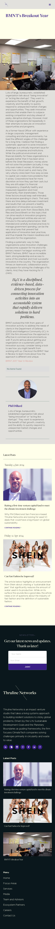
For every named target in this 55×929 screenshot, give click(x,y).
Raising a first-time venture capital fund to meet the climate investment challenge (27, 507)
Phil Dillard (15, 406)
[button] (50, 4)
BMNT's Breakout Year (13, 859)
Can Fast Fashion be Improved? (19, 576)
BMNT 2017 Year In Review (19, 361)
